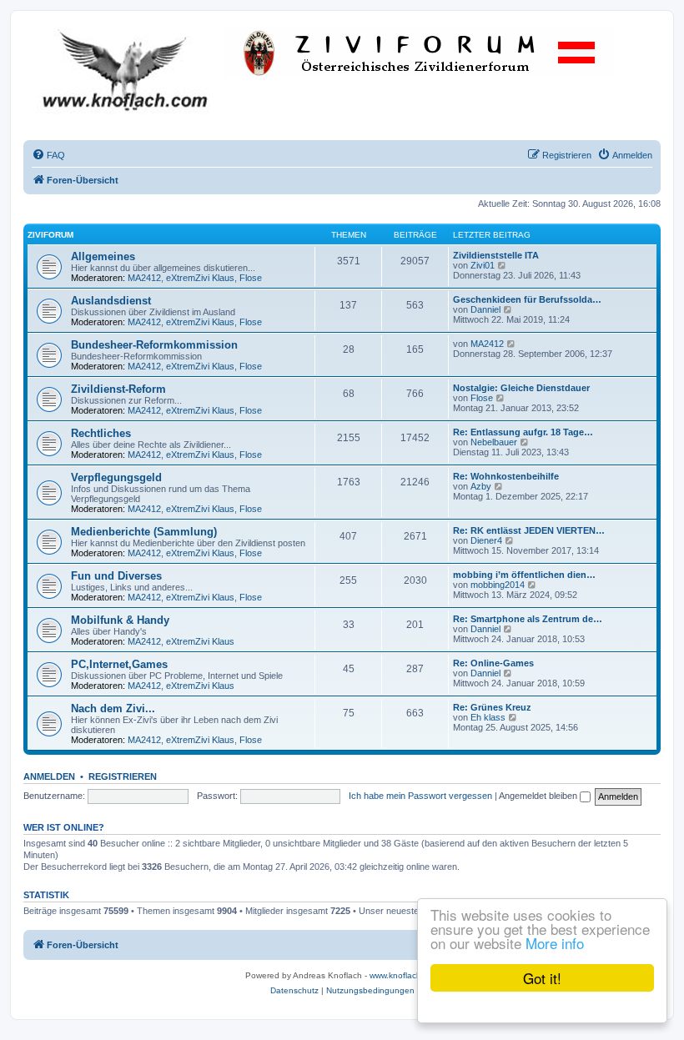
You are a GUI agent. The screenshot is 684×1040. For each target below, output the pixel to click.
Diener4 (486, 540)
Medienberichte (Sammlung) (144, 531)
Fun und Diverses (116, 576)
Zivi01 (482, 265)
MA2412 (144, 278)
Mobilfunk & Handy (120, 620)
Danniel (485, 309)
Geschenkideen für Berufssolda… (527, 299)
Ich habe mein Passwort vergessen (420, 796)
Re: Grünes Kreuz (492, 707)
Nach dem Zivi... (113, 708)
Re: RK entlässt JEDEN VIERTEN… (529, 530)
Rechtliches (101, 433)
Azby (480, 486)
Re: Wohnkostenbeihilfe (506, 476)
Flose (250, 278)
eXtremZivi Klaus (200, 278)
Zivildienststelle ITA (496, 255)
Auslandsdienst (111, 300)
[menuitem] (48, 155)
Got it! (542, 977)
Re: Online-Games (493, 663)
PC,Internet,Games (119, 664)
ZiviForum (50, 234)
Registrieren (122, 776)
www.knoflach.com (405, 975)
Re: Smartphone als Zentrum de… (527, 619)
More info (555, 943)
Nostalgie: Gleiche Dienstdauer (521, 388)
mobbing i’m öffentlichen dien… (524, 575)
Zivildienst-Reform (118, 389)
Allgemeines (103, 256)
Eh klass (487, 717)
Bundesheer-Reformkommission (154, 345)
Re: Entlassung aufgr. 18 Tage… (523, 432)
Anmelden (49, 776)
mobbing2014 (497, 585)
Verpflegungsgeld (116, 477)
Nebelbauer (493, 442)
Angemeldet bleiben (539, 796)
